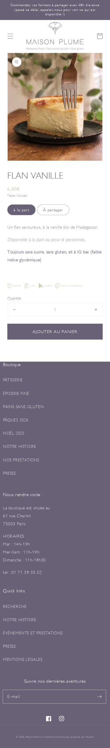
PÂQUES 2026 (15, 420)
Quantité (14, 298)
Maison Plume (33, 736)
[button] (10, 36)
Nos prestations (21, 460)
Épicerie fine (16, 393)
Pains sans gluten (23, 406)
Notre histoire (19, 446)
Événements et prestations (33, 633)
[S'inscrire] (99, 696)
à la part (21, 209)
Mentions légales (23, 659)
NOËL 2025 (13, 433)
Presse (9, 473)
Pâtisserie (13, 380)
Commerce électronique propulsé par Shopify (68, 736)
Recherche (14, 606)
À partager (53, 209)
